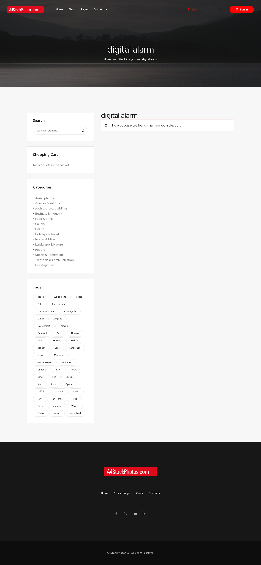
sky (39, 384)
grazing (57, 341)
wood (57, 413)
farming (64, 326)
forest (40, 341)
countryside (70, 311)
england (58, 319)
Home (107, 59)
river (58, 370)
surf (39, 399)
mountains (67, 362)
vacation (57, 406)
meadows (59, 355)
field (59, 333)
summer (59, 392)
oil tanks (42, 370)
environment (43, 326)
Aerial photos (44, 198)
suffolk (41, 392)
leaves (40, 355)
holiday (74, 341)
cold (39, 304)
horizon (41, 348)
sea (54, 377)
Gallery (40, 224)
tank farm (56, 399)
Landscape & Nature (49, 244)
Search (81, 131)
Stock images (127, 59)
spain (69, 384)
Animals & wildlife (47, 203)
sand (40, 377)
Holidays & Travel (47, 234)
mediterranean (44, 362)
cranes (40, 319)
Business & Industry (48, 213)
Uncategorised (45, 265)
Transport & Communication (54, 260)
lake (57, 348)
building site (60, 297)
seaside (70, 377)
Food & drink (44, 218)
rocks (74, 370)
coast (79, 297)
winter (40, 413)
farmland (42, 333)
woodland (75, 413)
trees (40, 406)
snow (53, 384)
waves (74, 406)
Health (39, 229)
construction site (46, 311)
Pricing (192, 9)
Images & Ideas (45, 239)
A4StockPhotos (118, 553)
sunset (76, 392)
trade (74, 399)
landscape (74, 348)
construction (58, 304)
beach (40, 297)
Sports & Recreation (49, 254)
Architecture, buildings (51, 208)
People (40, 249)
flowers (75, 333)
